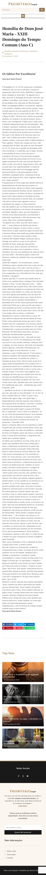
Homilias (8, 51)
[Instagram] (23, 776)
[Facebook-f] (18, 776)
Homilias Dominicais (20, 51)
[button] (23, 16)
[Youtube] (27, 776)
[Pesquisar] (42, 10)
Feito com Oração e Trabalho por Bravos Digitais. (23, 870)
